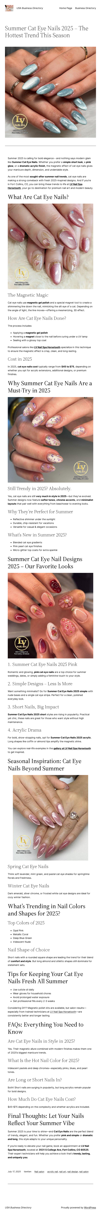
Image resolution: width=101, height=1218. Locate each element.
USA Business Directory (30, 8)
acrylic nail (52, 1171)
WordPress (90, 1207)
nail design (72, 1171)
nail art (62, 1171)
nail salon (84, 1171)
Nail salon (39, 1171)
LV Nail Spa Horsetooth (63, 1011)
